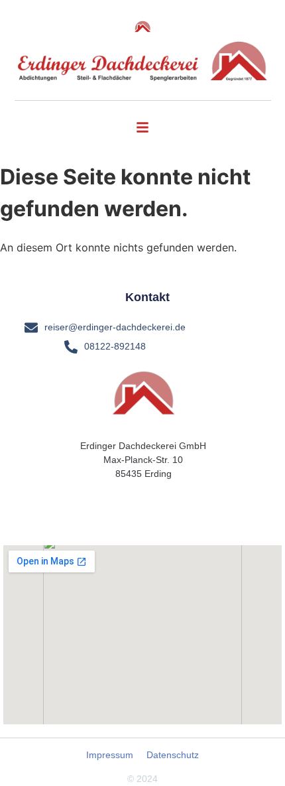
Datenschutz (172, 755)
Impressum (109, 755)
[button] (142, 127)
